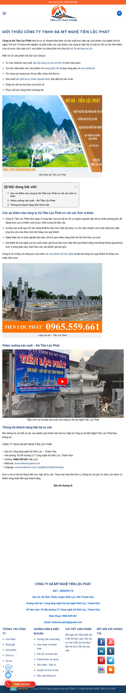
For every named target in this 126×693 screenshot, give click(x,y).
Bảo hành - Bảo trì (46, 664)
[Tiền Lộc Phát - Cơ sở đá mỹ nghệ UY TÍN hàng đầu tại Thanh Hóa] (63, 13)
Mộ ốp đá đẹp (81, 642)
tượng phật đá (51, 68)
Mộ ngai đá (71, 634)
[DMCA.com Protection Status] (19, 688)
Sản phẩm (11, 650)
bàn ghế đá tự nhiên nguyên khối (33, 79)
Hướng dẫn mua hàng (48, 639)
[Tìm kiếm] (119, 13)
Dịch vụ (10, 655)
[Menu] (4, 13)
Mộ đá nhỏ (71, 646)
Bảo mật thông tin (46, 675)
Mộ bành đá (85, 634)
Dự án (9, 660)
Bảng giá (10, 644)
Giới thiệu (10, 639)
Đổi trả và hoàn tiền (47, 654)
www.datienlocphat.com (27, 463)
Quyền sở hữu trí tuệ (47, 670)
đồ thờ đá (59, 62)
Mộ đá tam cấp (75, 638)
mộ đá (73, 48)
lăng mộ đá (86, 48)
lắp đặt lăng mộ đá (43, 62)
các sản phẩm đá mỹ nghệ (59, 253)
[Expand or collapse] (75, 187)
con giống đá (88, 68)
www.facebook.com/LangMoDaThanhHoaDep (39, 467)
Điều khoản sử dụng (47, 659)
